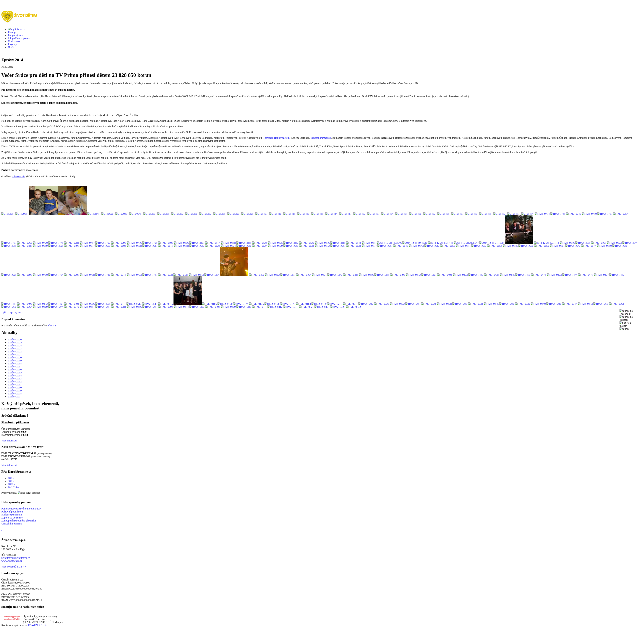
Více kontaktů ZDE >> (13, 566)
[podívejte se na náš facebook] (1, 529)
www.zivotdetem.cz (11, 560)
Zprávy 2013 (15, 378)
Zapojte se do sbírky (12, 517)
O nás (11, 47)
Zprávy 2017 (15, 366)
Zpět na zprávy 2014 (12, 312)
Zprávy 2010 (15, 387)
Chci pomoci (15, 41)
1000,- (11, 484)
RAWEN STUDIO (38, 625)
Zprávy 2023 (15, 348)
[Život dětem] (19, 21)
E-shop (12, 32)
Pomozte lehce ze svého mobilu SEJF (21, 508)
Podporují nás (15, 35)
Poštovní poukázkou (12, 511)
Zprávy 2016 (15, 369)
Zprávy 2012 (15, 381)
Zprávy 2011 (15, 384)
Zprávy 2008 (15, 393)
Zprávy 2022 (15, 351)
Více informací (9, 440)
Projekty (12, 44)
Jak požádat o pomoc (19, 38)
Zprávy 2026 (15, 339)
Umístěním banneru (11, 523)
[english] (17, 29)
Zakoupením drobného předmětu (18, 520)
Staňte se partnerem (11, 514)
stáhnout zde (18, 176)
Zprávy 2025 (15, 342)
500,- (11, 481)
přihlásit (52, 325)
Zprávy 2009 (15, 390)
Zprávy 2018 (15, 363)
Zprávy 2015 (15, 372)
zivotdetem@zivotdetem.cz (15, 557)
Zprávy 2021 (15, 354)
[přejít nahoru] (1, 628)
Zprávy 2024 (15, 345)
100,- (11, 478)
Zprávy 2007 (15, 396)
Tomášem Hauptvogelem (276, 137)
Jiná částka (13, 487)
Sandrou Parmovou (321, 137)
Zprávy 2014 (15, 375)
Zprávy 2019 (15, 360)
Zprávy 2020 (15, 357)
